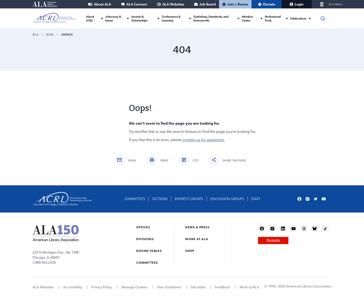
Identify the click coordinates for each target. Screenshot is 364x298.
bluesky (315, 229)
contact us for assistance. (204, 139)
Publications (298, 18)
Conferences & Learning (171, 18)
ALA (35, 34)
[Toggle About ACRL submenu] (102, 18)
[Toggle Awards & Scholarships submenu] (158, 18)
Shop (189, 251)
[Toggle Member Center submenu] (261, 18)
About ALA (102, 4)
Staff (255, 199)
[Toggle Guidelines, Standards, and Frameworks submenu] (238, 18)
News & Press (197, 227)
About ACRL (90, 18)
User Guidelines (169, 287)
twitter (316, 199)
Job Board (207, 4)
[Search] (323, 18)
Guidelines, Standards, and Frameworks (211, 18)
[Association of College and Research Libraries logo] (54, 18)
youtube (324, 198)
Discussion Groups (227, 199)
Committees (134, 199)
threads (304, 228)
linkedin (283, 229)
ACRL (50, 34)
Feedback (222, 287)
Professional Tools (273, 18)
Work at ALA (196, 239)
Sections (160, 199)
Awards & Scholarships (139, 18)
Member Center (247, 18)
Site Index (198, 287)
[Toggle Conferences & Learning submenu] (190, 18)
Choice (67, 34)
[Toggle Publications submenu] (310, 18)
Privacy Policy (101, 287)
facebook (299, 199)
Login (299, 4)
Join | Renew (237, 4)
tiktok (325, 228)
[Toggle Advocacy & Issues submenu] (128, 18)
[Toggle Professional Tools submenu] (287, 18)
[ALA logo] (55, 233)
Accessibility (72, 287)
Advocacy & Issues (113, 18)
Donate (269, 4)
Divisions (145, 239)
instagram (308, 199)
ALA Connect (136, 4)
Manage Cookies (134, 287)
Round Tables (149, 251)
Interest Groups (189, 199)
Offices (143, 227)
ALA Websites (173, 4)
